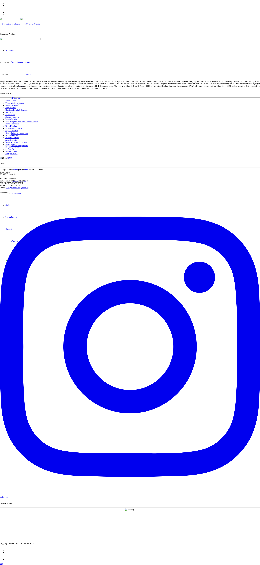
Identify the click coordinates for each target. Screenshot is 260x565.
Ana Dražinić (11, 140)
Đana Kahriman (12, 124)
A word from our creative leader (24, 122)
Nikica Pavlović (12, 147)
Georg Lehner (11, 133)
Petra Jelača (10, 114)
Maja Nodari (10, 108)
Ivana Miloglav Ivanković (16, 142)
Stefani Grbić (11, 149)
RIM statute (16, 98)
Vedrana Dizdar (12, 138)
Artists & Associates (19, 134)
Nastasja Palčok (12, 117)
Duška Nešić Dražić (13, 128)
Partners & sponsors (19, 146)
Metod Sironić (11, 151)
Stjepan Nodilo (11, 131)
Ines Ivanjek (10, 121)
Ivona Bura (10, 144)
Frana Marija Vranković (15, 103)
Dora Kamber (11, 126)
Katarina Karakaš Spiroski (16, 110)
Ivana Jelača (10, 101)
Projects (8, 157)
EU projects (16, 193)
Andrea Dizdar (11, 135)
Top (1, 564)
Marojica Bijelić (12, 105)
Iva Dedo (9, 112)
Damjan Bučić (11, 154)
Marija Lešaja (11, 119)
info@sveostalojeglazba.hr (17, 188)
